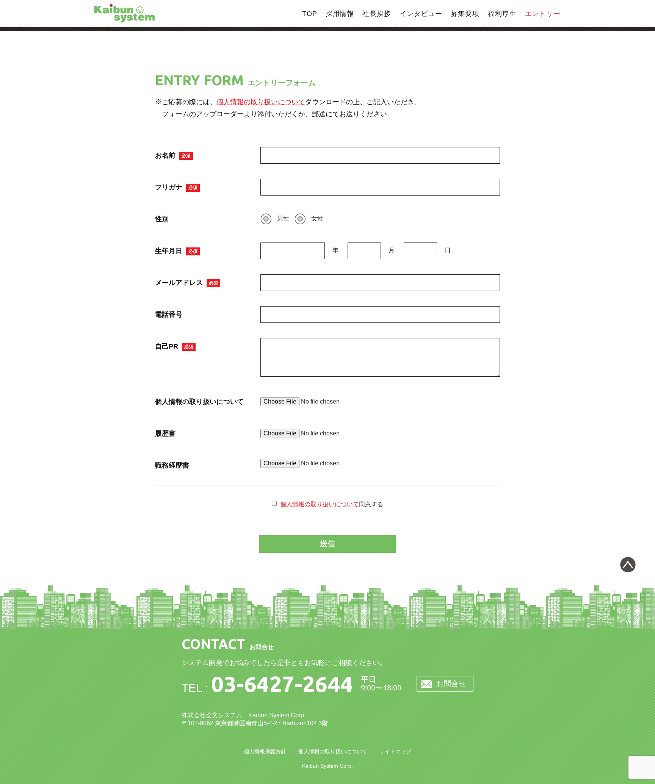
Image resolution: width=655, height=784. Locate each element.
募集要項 (465, 13)
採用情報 (340, 13)
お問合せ (451, 683)
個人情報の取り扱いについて (260, 102)
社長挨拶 (376, 13)
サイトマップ (395, 751)
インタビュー (421, 13)
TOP (309, 13)
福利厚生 (502, 13)
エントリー (543, 13)
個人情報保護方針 (265, 751)
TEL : (267, 688)
